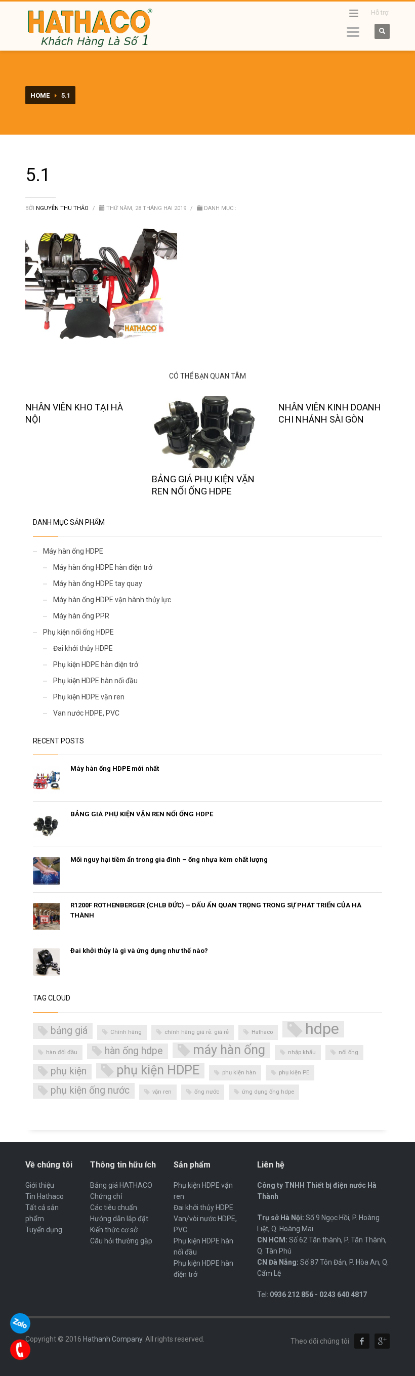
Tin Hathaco (44, 1196)
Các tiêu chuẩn (113, 1207)
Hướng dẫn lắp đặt (119, 1219)
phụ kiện (69, 1071)
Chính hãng (126, 1032)
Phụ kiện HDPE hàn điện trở (95, 664)
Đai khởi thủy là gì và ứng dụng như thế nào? (139, 950)
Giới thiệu (39, 1185)
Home (40, 95)
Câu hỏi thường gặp (121, 1241)
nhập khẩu (302, 1052)
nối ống (348, 1052)
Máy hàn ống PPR (81, 616)
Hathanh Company (112, 1339)
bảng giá (69, 1030)
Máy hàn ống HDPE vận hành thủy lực (112, 600)
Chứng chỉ (106, 1196)
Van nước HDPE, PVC (86, 713)
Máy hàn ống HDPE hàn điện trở (102, 567)
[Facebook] (361, 1341)
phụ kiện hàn (239, 1072)
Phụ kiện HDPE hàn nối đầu (95, 681)
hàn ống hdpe (134, 1051)
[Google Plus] (382, 1341)
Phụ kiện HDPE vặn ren (88, 697)
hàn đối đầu (61, 1052)
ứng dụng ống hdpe (268, 1092)
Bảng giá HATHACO (121, 1185)
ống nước (206, 1092)
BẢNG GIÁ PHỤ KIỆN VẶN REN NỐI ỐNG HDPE (141, 814)
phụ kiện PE (294, 1072)
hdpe (322, 1029)
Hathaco (262, 1032)
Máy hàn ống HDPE (73, 551)
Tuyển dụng (43, 1230)
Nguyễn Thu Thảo (63, 208)
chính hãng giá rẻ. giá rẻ (196, 1032)
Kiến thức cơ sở (114, 1230)
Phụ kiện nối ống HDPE (78, 632)
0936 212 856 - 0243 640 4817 (318, 1294)
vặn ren (162, 1092)
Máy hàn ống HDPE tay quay (97, 583)
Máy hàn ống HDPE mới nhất (114, 768)
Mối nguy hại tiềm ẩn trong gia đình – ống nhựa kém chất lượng (169, 859)
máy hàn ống (229, 1050)
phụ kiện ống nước (90, 1090)
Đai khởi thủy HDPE (83, 648)
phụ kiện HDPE (157, 1070)
